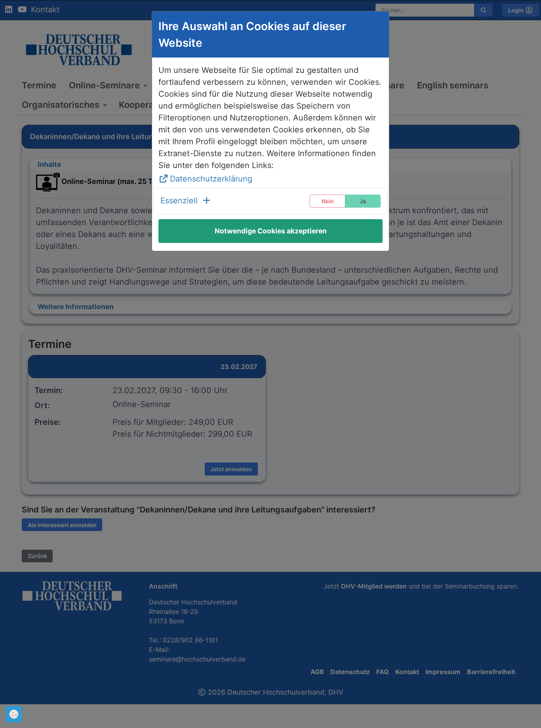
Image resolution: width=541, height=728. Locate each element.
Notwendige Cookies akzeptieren (271, 231)
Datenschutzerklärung (211, 178)
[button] (185, 201)
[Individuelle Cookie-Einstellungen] (14, 714)
